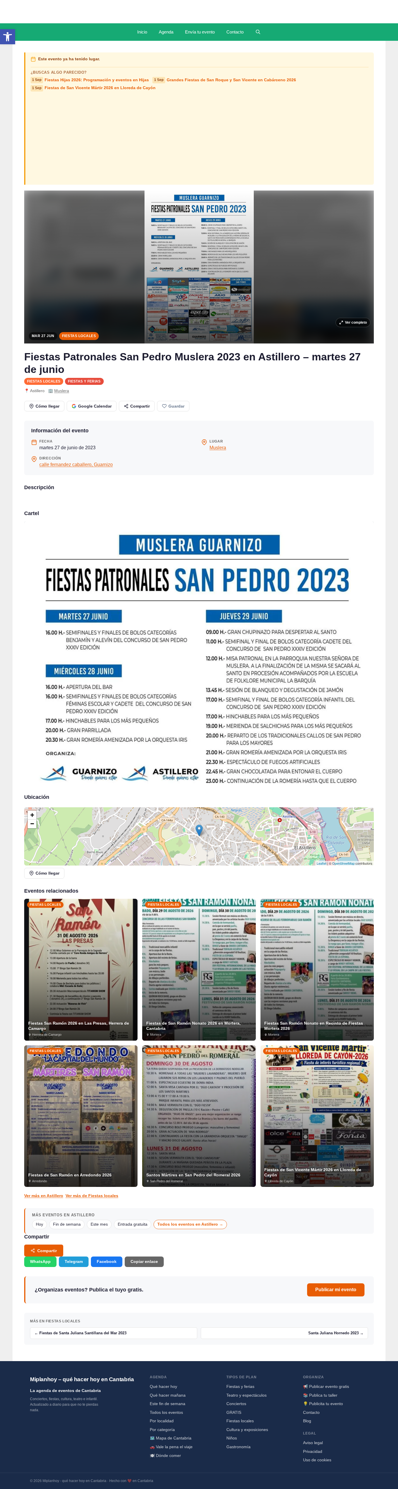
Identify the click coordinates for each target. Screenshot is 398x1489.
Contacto (235, 31)
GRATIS (233, 1412)
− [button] (32, 823)
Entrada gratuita (132, 1224)
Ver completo (356, 322)
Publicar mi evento (335, 1289)
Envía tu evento (200, 31)
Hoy (39, 1224)
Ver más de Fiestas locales (92, 1195)
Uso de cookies (317, 1460)
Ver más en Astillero (43, 1195)
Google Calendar (95, 406)
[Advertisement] (200, 137)
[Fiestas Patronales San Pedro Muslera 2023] (199, 652)
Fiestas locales (79, 336)
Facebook (107, 1261)
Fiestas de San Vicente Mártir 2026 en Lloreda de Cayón (94, 88)
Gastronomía (238, 1446)
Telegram (74, 1261)
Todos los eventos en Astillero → (190, 1224)
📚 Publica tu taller (320, 1395)
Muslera (61, 390)
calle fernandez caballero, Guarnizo (76, 464)
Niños (231, 1438)
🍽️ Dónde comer (165, 1455)
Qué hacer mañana (168, 1395)
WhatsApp (40, 1261)
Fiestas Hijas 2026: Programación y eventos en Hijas (90, 80)
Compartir (140, 406)
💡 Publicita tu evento (323, 1403)
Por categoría (162, 1429)
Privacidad (312, 1451)
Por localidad (162, 1420)
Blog (307, 1420)
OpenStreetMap (343, 863)
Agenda (166, 31)
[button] (7, 36)
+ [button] (32, 815)
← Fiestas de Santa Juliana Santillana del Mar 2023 (80, 1333)
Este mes (99, 1224)
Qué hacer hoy (163, 1386)
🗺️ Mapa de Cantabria (170, 1438)
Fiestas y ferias (84, 381)
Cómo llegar (47, 406)
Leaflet (321, 863)
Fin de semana (67, 1224)
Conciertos (236, 1403)
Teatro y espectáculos (246, 1395)
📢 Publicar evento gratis (326, 1386)
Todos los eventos (166, 1412)
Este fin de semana (167, 1403)
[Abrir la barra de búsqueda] (258, 32)
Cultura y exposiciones (247, 1429)
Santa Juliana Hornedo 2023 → (336, 1333)
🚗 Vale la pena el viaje (171, 1446)
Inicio (142, 31)
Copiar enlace (144, 1261)
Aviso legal (313, 1442)
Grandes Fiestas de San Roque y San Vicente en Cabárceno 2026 (225, 80)
